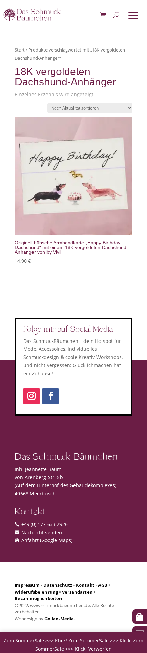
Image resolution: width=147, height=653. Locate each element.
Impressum (27, 585)
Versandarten (77, 592)
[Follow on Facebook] (50, 396)
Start (20, 50)
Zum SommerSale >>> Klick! (35, 640)
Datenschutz (57, 585)
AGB (102, 585)
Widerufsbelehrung (36, 592)
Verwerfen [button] (100, 648)
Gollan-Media (59, 618)
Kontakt (85, 585)
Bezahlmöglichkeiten (38, 598)
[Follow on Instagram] (31, 396)
